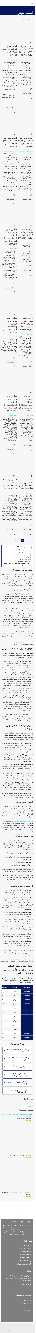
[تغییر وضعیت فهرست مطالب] (29, 547)
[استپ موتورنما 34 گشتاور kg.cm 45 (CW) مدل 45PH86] (9, 32)
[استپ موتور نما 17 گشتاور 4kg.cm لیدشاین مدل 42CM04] (25, 465)
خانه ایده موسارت (7, 1330)
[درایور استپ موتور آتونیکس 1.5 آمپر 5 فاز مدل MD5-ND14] (25, 215)
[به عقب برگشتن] (30, 8)
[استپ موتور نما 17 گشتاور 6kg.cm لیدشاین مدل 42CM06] (9, 465)
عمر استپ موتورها (24, 559)
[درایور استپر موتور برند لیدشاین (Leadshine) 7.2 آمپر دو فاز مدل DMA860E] (9, 382)
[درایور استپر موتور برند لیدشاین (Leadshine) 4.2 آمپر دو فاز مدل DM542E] (9, 303)
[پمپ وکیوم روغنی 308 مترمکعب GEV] (16, 1138)
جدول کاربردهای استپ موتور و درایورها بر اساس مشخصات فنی (17, 564)
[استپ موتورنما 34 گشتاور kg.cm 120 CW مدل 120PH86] (9, 123)
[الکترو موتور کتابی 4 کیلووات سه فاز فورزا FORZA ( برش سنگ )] (16, 1175)
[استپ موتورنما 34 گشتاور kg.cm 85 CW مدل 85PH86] (25, 123)
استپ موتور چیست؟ (24, 550)
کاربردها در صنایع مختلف (23, 561)
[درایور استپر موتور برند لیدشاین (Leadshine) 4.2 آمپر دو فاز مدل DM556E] (25, 382)
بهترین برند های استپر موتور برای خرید (20, 555)
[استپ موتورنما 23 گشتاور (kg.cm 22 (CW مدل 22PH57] (25, 32)
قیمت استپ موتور (24, 557)
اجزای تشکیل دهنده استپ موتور (21, 553)
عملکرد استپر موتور (24, 552)
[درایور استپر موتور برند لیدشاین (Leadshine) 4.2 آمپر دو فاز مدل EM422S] (9, 215)
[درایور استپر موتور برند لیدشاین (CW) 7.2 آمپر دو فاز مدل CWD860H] (25, 303)
